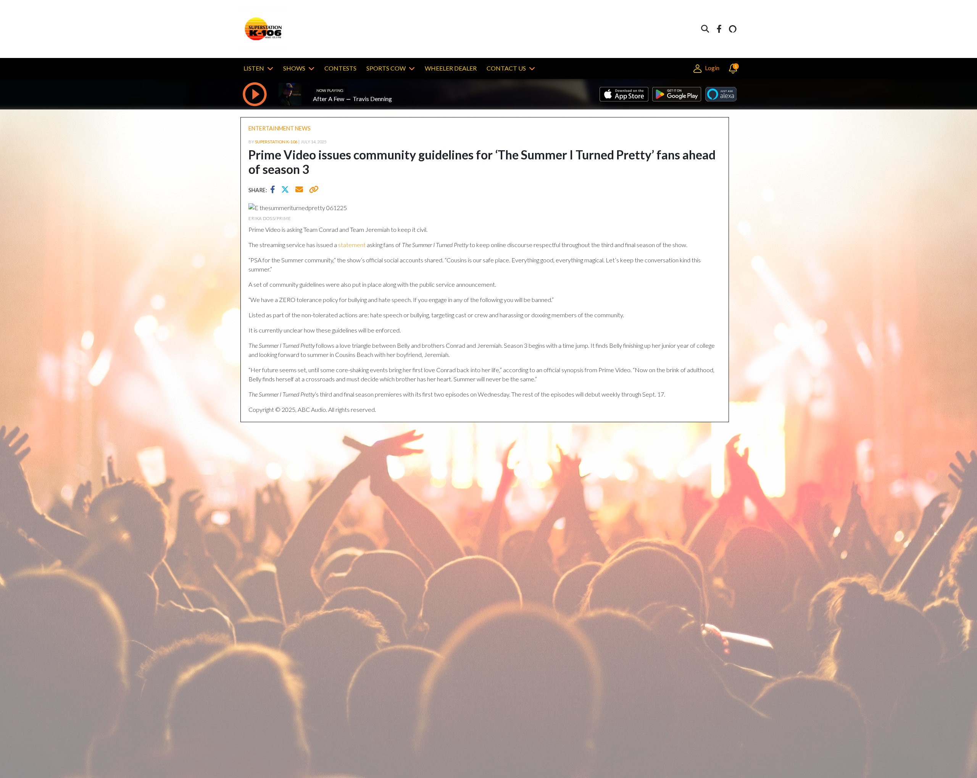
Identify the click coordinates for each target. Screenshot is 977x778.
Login (711, 67)
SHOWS (294, 68)
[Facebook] (719, 29)
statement (352, 244)
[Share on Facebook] (274, 190)
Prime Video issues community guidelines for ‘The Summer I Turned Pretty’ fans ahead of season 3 (482, 162)
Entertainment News (279, 128)
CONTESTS (340, 68)
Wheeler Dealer (451, 68)
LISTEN (253, 68)
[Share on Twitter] (287, 190)
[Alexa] (733, 29)
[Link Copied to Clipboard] (312, 190)
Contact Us (506, 68)
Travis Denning (372, 98)
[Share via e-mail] (299, 190)
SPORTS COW (386, 68)
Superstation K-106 (276, 141)
